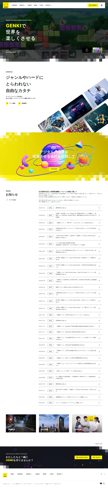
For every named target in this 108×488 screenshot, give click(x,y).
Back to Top (99, 444)
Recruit (48, 5)
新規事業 (24, 103)
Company (14, 5)
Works (30, 5)
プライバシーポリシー (27, 483)
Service (21, 5)
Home (12, 474)
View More (54, 169)
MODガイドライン (57, 483)
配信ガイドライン (49, 483)
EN (104, 474)
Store (41, 5)
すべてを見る (12, 200)
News (35, 5)
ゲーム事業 (12, 103)
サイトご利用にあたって (17, 483)
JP (101, 474)
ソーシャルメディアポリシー (39, 483)
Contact (94, 5)
